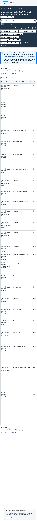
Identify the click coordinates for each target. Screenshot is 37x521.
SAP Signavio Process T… (14, 9)
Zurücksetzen (25, 43)
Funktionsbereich (18, 82)
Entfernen (5, 45)
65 (13, 73)
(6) (14, 28)
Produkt (4, 82)
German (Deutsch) (7, 17)
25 (10, 68)
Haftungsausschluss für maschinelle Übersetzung (19, 56)
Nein (13, 517)
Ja (7, 517)
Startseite (3, 9)
